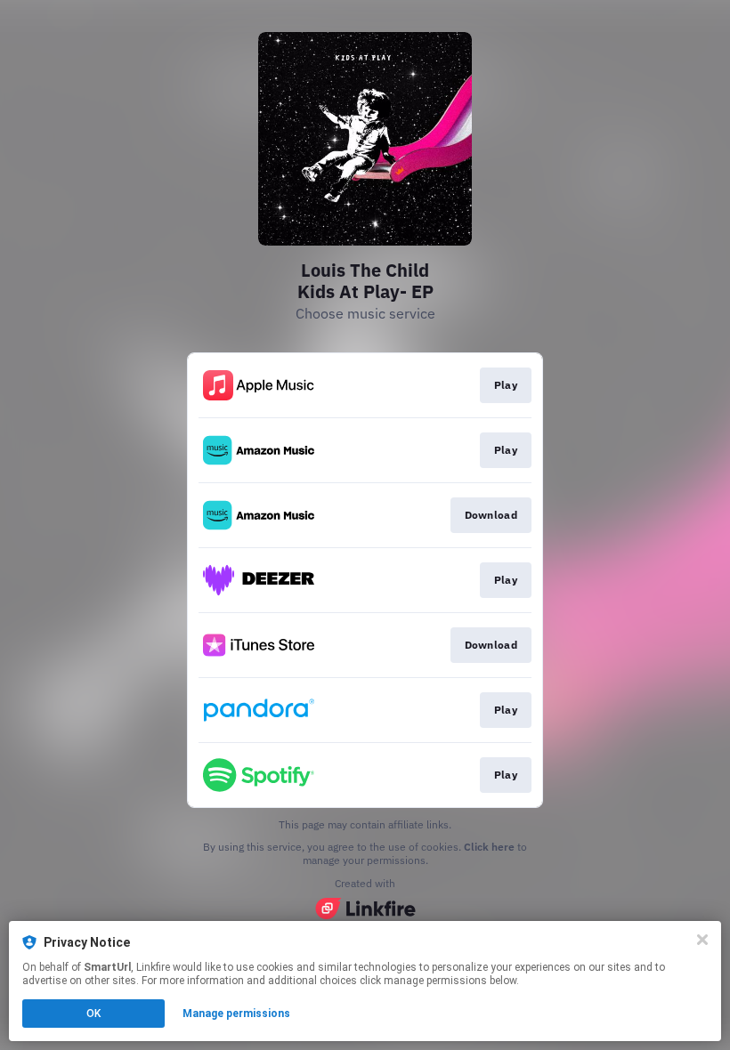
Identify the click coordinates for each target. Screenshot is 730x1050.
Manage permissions (236, 1013)
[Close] (702, 939)
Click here (489, 846)
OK (93, 1013)
